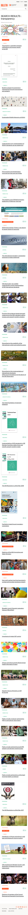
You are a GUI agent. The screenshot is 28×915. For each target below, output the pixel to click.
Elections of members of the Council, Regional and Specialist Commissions (13, 895)
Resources (5, 81)
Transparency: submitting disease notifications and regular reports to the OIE (12, 47)
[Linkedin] (24, 907)
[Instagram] (20, 907)
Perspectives (5, 137)
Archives (20, 908)
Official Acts (5, 888)
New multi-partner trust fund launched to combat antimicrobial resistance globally (14, 581)
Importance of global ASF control (11, 636)
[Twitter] (18, 907)
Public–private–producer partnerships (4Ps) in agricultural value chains (13, 719)
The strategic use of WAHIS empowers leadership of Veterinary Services (13, 200)
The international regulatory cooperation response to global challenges (13, 256)
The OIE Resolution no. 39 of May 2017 (13, 810)
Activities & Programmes (8, 221)
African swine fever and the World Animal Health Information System (14, 663)
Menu (25, 5)
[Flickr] (26, 907)
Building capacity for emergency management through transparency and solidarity (12, 89)
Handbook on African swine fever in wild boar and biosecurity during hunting (13, 837)
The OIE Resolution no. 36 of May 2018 (13, 485)
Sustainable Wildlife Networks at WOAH (13, 117)
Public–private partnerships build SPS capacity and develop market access (13, 747)
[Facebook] (16, 907)
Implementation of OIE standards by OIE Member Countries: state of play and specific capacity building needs (13, 445)
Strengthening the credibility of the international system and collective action (14, 344)
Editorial (4, 249)
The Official (4, 908)
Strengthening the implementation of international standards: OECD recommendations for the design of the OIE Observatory (14, 373)
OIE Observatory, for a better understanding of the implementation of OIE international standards (13, 285)
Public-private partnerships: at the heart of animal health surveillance (13, 775)
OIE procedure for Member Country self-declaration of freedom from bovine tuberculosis (13, 866)
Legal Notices (11, 910)
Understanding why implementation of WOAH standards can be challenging (13, 144)
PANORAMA (4, 910)
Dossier (4, 769)
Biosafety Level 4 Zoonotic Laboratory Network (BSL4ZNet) (13, 609)
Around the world (6, 111)
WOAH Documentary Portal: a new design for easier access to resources (14, 228)
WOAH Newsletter (13, 908)
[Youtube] (22, 907)
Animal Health (6, 39)
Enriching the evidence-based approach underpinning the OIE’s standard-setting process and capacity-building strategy (13, 315)
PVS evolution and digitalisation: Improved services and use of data (12, 172)
